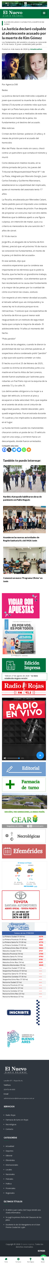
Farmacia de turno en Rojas (17, 1120)
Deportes (9, 1151)
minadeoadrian (36, 49)
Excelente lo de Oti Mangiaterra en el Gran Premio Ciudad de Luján (23, 1225)
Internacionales (12, 1165)
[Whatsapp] (24, 450)
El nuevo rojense (27, 1244)
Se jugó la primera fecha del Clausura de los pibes (23, 1218)
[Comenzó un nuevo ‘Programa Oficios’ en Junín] (24, 560)
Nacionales (10, 1174)
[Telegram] (14, 450)
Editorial (9, 1155)
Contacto (9, 1129)
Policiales (9, 1179)
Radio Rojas (10, 1115)
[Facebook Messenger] (19, 450)
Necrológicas (11, 1124)
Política (9, 1183)
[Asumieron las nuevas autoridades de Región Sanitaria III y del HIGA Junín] (24, 519)
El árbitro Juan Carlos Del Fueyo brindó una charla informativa (23, 1211)
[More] (29, 450)
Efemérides (10, 1160)
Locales (9, 1169)
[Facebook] (4, 450)
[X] (9, 450)
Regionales (10, 1193)
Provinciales (10, 1188)
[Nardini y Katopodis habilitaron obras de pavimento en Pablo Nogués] (24, 478)
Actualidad (10, 1146)
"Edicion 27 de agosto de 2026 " (21, 677)
